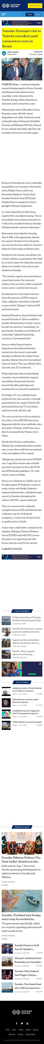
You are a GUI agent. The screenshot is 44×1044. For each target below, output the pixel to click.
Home (8, 1030)
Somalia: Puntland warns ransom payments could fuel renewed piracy (27, 630)
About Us (12, 1034)
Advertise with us (35, 6)
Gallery (28, 1030)
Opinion (35, 1030)
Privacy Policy (30, 1034)
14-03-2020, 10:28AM (35, 54)
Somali (38, 14)
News (14, 1030)
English (29, 14)
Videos (21, 1030)
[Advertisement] (22, 157)
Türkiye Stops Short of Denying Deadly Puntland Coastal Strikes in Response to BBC (27, 619)
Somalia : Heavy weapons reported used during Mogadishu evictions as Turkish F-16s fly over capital (26, 653)
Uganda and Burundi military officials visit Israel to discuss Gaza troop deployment (25, 642)
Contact (20, 1034)
